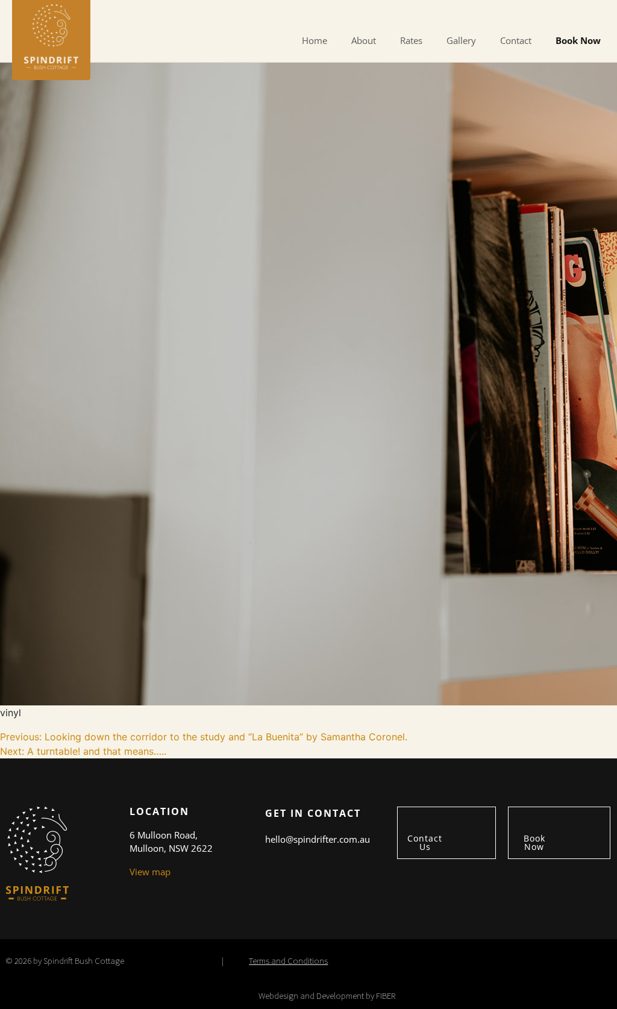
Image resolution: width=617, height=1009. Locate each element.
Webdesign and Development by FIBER (326, 995)
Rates (411, 40)
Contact (515, 40)
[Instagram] (600, 14)
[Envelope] (549, 14)
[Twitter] (583, 14)
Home (314, 40)
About (363, 40)
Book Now (578, 40)
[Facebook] (566, 14)
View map (150, 872)
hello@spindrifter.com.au (317, 839)
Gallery (461, 40)
